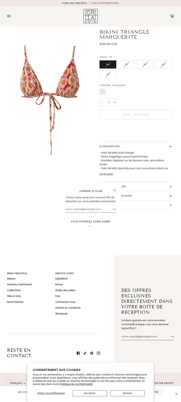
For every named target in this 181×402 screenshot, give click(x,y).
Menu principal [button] (17, 273)
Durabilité (110, 205)
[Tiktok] (85, 353)
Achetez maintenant (19, 284)
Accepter (90, 393)
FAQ (57, 296)
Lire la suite (106, 174)
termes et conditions (68, 308)
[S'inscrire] (169, 336)
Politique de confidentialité (76, 384)
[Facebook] (78, 353)
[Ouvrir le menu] (12, 16)
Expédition (61, 278)
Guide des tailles (115, 186)
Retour (59, 284)
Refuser (127, 393)
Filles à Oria (14, 296)
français (16, 383)
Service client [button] (64, 273)
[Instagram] (98, 353)
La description (109, 146)
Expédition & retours (118, 195)
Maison (11, 278)
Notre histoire (15, 302)
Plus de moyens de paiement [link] (117, 136)
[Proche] (176, 394)
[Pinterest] (91, 353)
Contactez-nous (65, 302)
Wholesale (61, 313)
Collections (14, 290)
